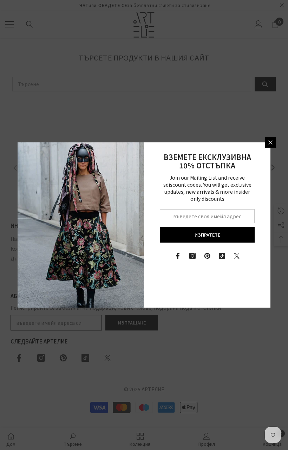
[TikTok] (222, 256)
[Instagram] (192, 256)
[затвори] (270, 142)
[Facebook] (177, 256)
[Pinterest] (207, 256)
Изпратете (207, 234)
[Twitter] (236, 256)
